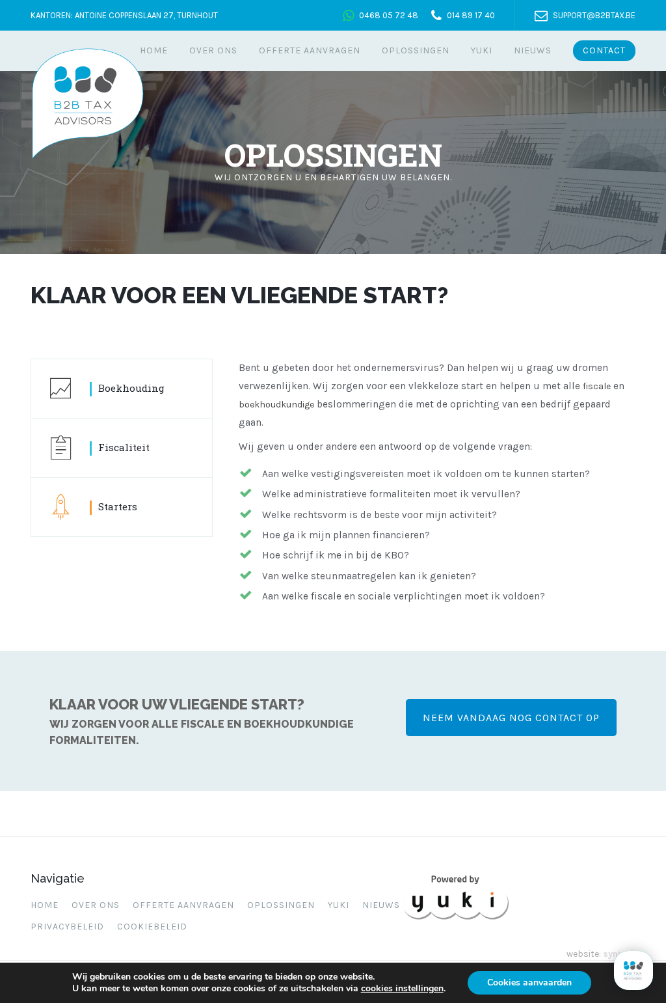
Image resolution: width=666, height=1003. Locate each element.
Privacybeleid (67, 926)
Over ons (213, 50)
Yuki (481, 50)
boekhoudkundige (276, 404)
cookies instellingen (402, 989)
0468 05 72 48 (388, 15)
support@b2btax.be (594, 15)
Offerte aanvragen (309, 50)
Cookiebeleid (152, 926)
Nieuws (533, 50)
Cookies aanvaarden (529, 982)
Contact (604, 50)
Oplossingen (415, 50)
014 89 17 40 (471, 15)
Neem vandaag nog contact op (511, 717)
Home (154, 50)
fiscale (597, 386)
